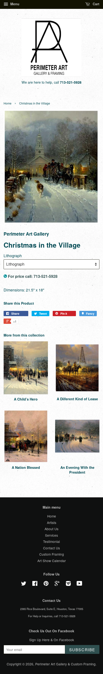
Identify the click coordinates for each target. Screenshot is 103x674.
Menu (14, 3)
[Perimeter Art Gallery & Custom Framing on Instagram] (68, 584)
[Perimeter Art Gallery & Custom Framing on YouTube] (79, 584)
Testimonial (51, 541)
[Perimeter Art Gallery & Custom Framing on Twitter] (23, 584)
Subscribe (82, 649)
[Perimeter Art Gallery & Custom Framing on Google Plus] (57, 584)
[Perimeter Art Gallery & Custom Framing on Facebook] (35, 584)
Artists (51, 522)
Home (7, 103)
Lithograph (13, 255)
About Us (51, 528)
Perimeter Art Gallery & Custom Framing (65, 664)
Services (51, 535)
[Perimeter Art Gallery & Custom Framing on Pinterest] (46, 584)
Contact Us (51, 548)
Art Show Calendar (51, 560)
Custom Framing (51, 554)
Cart (95, 3)
